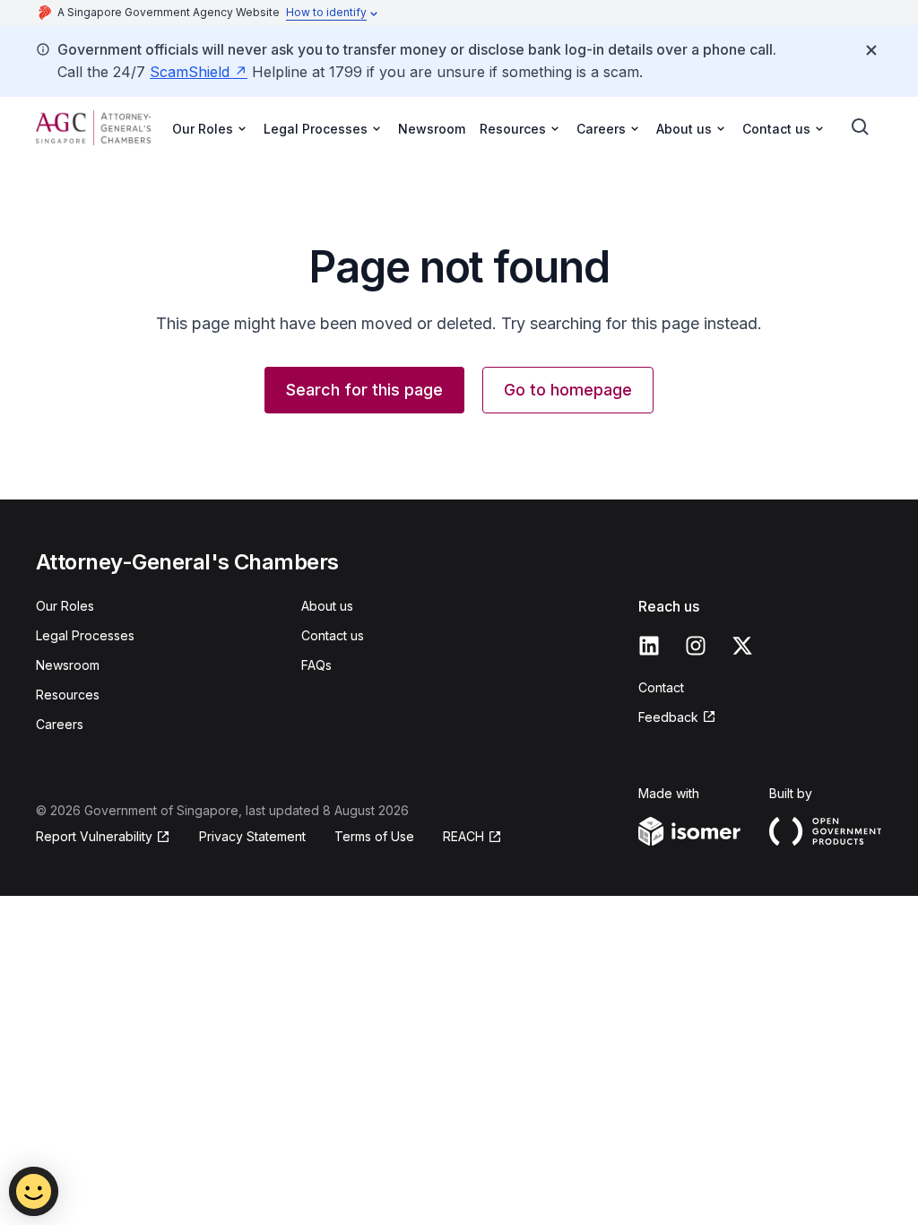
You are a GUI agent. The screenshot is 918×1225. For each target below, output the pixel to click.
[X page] (742, 645)
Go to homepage (568, 389)
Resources (68, 694)
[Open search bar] (860, 127)
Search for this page (364, 389)
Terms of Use (374, 836)
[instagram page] (695, 645)
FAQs (316, 665)
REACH (463, 836)
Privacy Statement (252, 836)
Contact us (332, 635)
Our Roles (65, 605)
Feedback (668, 717)
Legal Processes (85, 635)
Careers (59, 724)
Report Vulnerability (94, 836)
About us (327, 605)
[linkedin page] (649, 645)
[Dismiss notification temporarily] (871, 50)
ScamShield (190, 72)
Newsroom (431, 128)
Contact (661, 687)
